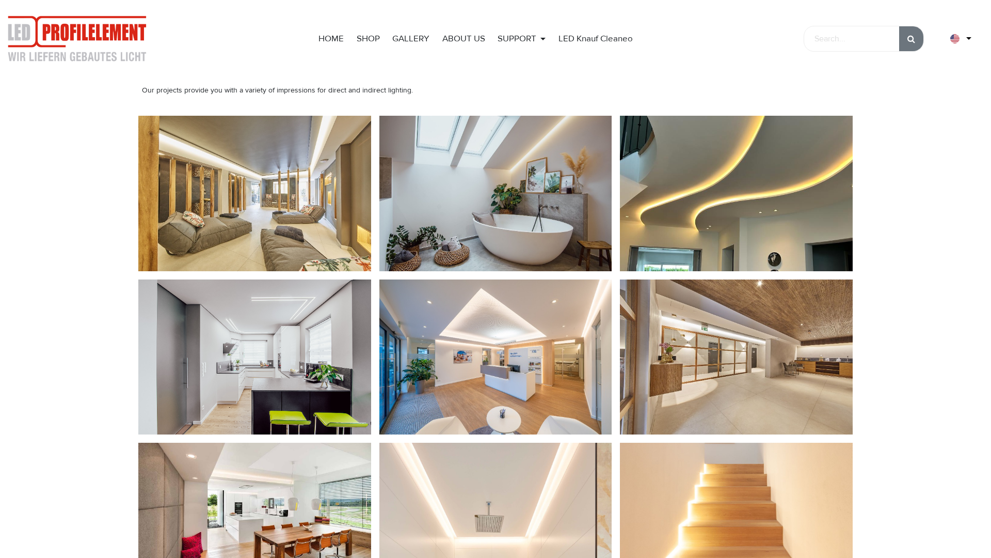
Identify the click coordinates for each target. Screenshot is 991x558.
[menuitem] (331, 39)
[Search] (911, 38)
